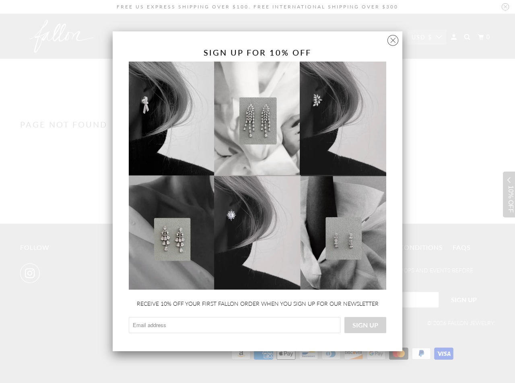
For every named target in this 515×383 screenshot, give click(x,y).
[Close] (392, 38)
